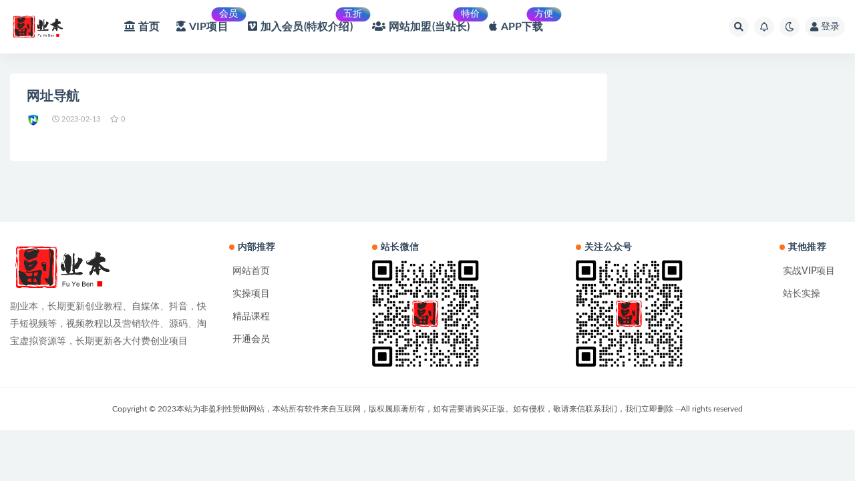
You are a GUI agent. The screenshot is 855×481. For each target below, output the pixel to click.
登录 (830, 26)
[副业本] (34, 119)
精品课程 (251, 316)
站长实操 (801, 294)
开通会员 (251, 339)
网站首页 (251, 271)
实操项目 (251, 294)
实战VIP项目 (809, 271)
